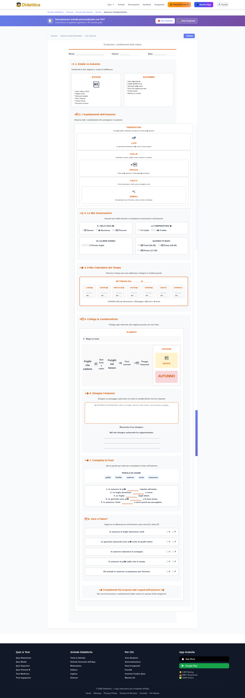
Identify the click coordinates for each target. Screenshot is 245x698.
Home (88, 693)
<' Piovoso (120, 230)
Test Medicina (22, 674)
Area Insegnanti (132, 666)
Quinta (98, 12)
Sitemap (97, 693)
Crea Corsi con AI (181, 4)
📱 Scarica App (204, 4)
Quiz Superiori (23, 666)
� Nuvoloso (104, 230)
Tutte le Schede (77, 658)
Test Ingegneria (23, 678)
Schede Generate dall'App (82, 662)
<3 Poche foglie (96, 245)
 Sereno (89, 230)
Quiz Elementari (23, 658)
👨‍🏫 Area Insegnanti (187, 21)
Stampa (189, 36)
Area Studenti (131, 658)
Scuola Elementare (84, 12)
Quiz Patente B (23, 670)
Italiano (74, 670)
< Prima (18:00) (168, 245)
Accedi (224, 4)
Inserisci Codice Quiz (135, 674)
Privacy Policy (110, 693)
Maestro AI (130, 678)
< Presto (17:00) (148, 250)
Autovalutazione (133, 662)
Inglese (73, 674)
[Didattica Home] (28, 4)
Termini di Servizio (128, 693)
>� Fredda (160, 230)
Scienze (69, 12)
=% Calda (144, 230)
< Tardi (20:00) (148, 245)
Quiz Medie (21, 662)
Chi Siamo (154, 693)
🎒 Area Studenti (165, 21)
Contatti (143, 693)
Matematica (75, 666)
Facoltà (128, 670)
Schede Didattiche (55, 12)
